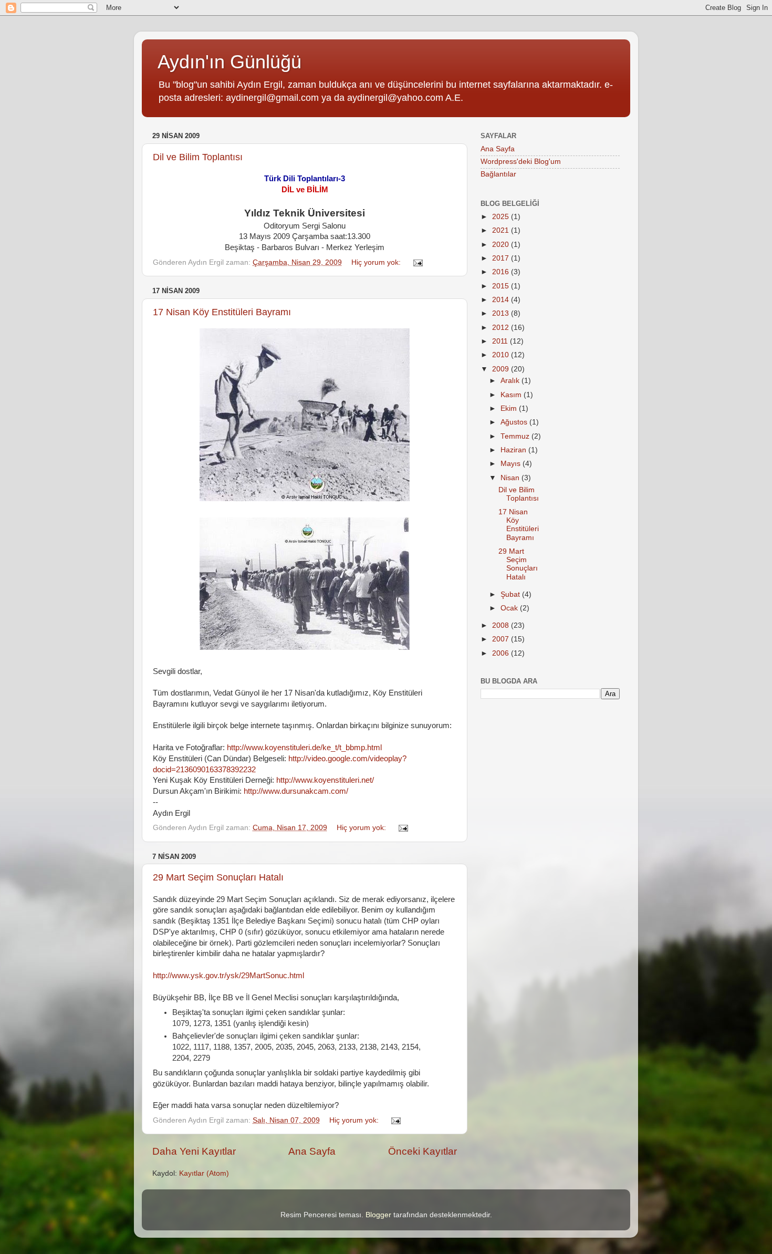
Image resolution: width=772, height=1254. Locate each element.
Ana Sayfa (312, 1151)
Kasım (512, 395)
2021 (501, 230)
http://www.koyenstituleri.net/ (325, 780)
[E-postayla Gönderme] (417, 262)
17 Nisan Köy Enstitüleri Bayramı (222, 312)
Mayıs (511, 464)
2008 (501, 625)
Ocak (510, 608)
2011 (501, 341)
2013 (501, 313)
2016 (501, 272)
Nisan (510, 478)
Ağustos (514, 422)
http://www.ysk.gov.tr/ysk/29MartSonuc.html (228, 975)
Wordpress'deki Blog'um (521, 161)
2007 (501, 639)
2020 (501, 244)
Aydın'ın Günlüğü (229, 61)
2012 (501, 327)
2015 (501, 286)
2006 (501, 653)
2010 (501, 355)
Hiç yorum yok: (377, 262)
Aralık (510, 381)
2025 (501, 217)
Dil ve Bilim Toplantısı (198, 157)
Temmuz (515, 436)
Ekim (509, 408)
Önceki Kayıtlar (422, 1151)
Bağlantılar (498, 174)
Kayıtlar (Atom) (204, 1173)
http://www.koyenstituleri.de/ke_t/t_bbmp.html (304, 747)
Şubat (511, 594)
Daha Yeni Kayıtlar (194, 1151)
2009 (501, 369)
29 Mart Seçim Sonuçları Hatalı (218, 877)
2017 (501, 258)
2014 (501, 300)
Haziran (514, 450)
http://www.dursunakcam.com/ (296, 791)
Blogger (378, 1215)
